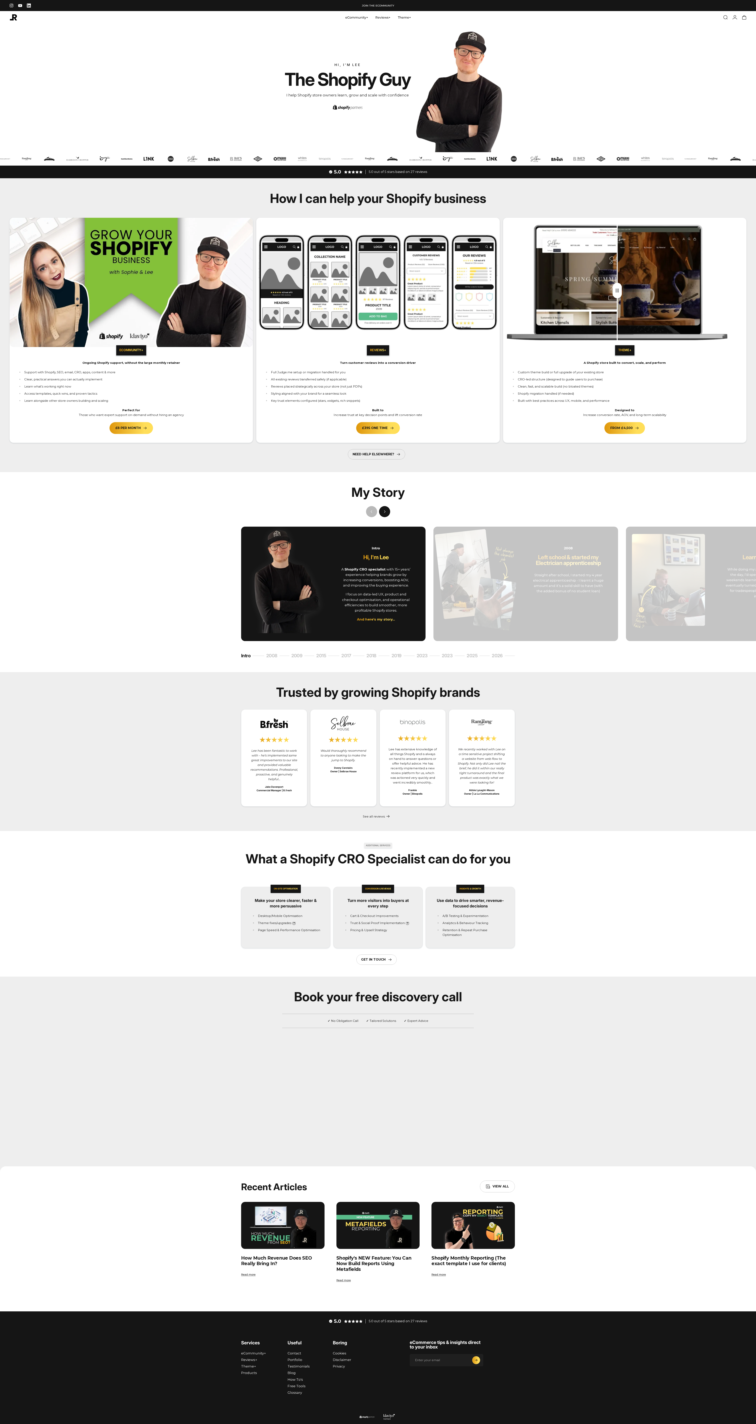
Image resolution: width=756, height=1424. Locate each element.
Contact (294, 1353)
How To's (295, 1380)
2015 (323, 656)
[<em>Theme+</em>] (624, 282)
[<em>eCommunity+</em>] (131, 282)
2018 (373, 656)
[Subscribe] (476, 1360)
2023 (424, 656)
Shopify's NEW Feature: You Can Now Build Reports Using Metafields (374, 1263)
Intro (247, 656)
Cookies (339, 1353)
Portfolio (295, 1360)
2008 (273, 656)
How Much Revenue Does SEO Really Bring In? (276, 1261)
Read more (248, 1274)
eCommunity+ (253, 1353)
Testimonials (299, 1366)
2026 (499, 656)
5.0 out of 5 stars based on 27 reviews (398, 172)
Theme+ (248, 1366)
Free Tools (297, 1386)
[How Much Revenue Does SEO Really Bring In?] (283, 1225)
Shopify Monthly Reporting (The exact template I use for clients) (468, 1261)
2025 (474, 656)
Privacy (339, 1366)
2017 (348, 656)
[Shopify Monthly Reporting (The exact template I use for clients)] (473, 1225)
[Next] (384, 511)
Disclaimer (342, 1360)
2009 (298, 656)
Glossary (295, 1393)
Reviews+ (249, 1360)
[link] (274, 723)
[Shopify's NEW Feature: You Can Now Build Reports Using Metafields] (378, 1225)
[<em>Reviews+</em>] (377, 282)
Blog (292, 1373)
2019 (398, 656)
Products (249, 1373)
